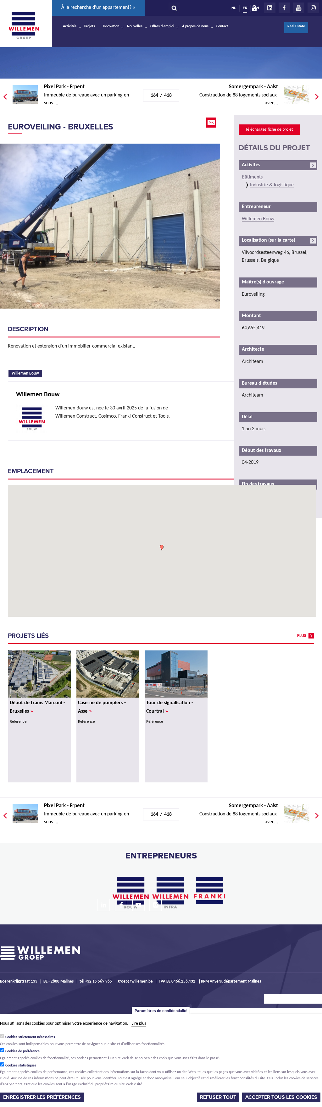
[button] (161, 548)
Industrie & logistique (272, 185)
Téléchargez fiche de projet (269, 129)
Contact (222, 26)
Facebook (284, 8)
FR (245, 8)
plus (301, 635)
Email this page (212, 123)
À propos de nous (195, 26)
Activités (69, 26)
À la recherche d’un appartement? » (98, 7)
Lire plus (138, 1023)
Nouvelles (134, 26)
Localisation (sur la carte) (268, 240)
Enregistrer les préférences (42, 1097)
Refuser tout (218, 1097)
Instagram (313, 8)
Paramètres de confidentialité (161, 1011)
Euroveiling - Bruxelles (60, 127)
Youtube (298, 8)
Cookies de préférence (22, 1051)
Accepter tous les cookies (281, 1097)
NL (233, 8)
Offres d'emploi (162, 26)
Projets (89, 26)
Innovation (111, 26)
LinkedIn (269, 8)
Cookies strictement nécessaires (30, 1037)
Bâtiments (252, 177)
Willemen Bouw (27, 372)
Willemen (23, 25)
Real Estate (296, 26)
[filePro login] (256, 9)
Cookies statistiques (20, 1065)
